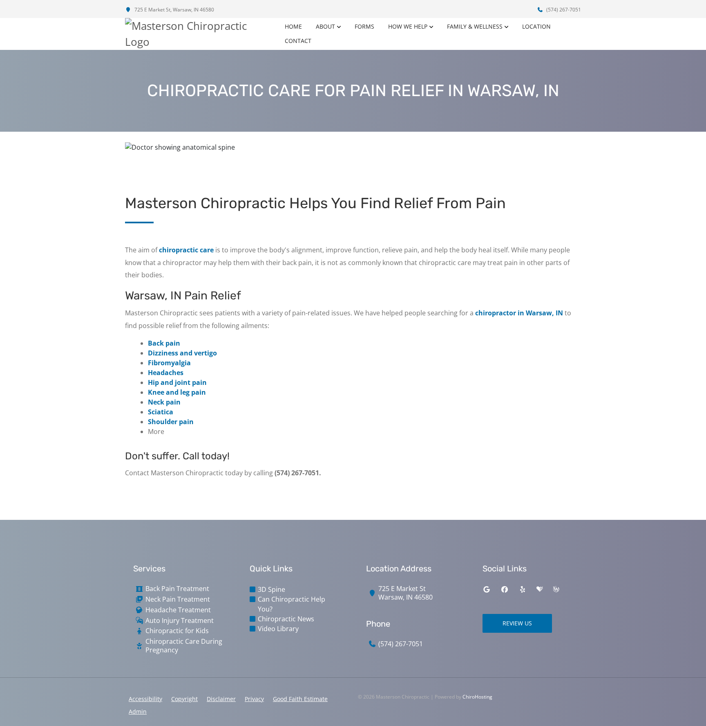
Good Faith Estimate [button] (300, 699)
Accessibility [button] (145, 699)
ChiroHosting (477, 696)
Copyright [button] (184, 699)
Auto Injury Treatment (179, 620)
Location (536, 26)
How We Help (407, 26)
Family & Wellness (475, 26)
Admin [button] (138, 711)
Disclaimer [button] (221, 699)
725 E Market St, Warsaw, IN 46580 (173, 9)
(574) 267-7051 (563, 9)
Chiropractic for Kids (177, 631)
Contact (298, 41)
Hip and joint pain (177, 382)
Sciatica (160, 411)
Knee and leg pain (177, 392)
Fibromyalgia (169, 362)
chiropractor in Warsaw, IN (519, 312)
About (325, 26)
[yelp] (522, 589)
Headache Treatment (178, 610)
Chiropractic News (286, 618)
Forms (364, 26)
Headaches (165, 372)
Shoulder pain (171, 421)
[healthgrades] (539, 589)
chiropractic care (186, 249)
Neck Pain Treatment (177, 599)
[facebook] (504, 589)
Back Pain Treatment (177, 588)
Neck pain (164, 402)
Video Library (278, 628)
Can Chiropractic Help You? (291, 604)
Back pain (164, 343)
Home (293, 26)
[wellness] (556, 589)
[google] (487, 589)
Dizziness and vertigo (182, 352)
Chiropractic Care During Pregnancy (183, 645)
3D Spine (271, 589)
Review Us (517, 623)
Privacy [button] (254, 699)
